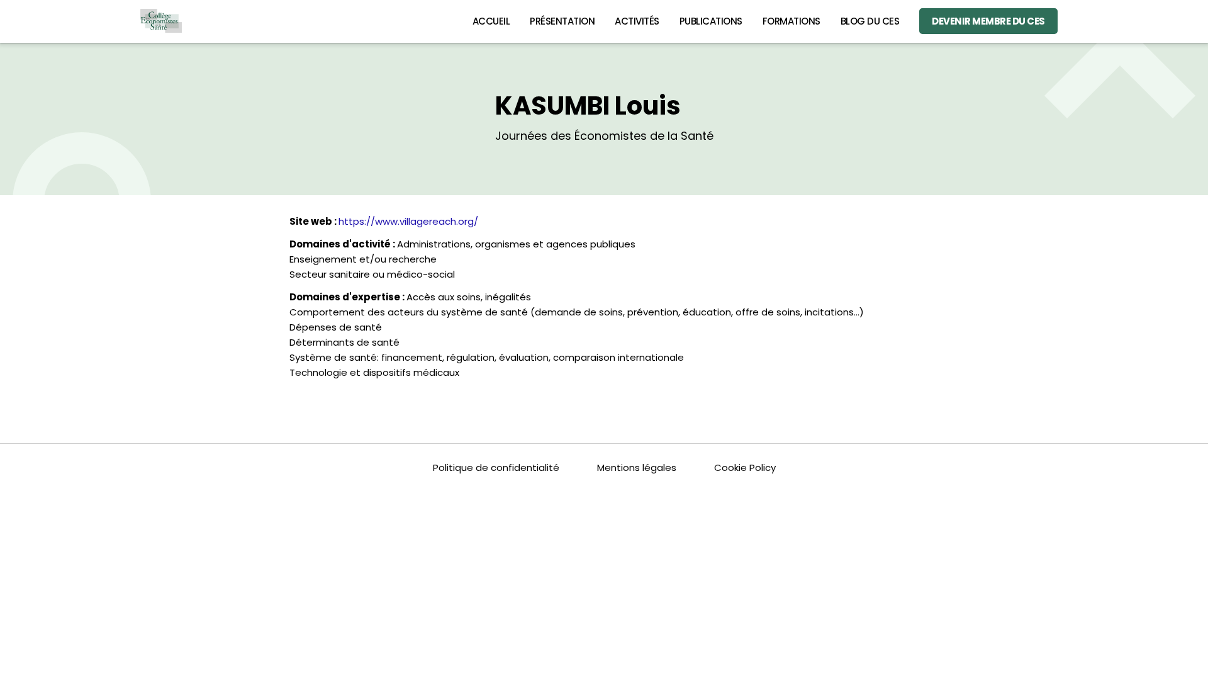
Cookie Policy (745, 467)
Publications (711, 21)
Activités (637, 21)
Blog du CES (870, 21)
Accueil (491, 21)
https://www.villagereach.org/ (408, 221)
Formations (791, 21)
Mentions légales (636, 467)
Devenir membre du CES (988, 21)
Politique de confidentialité (496, 467)
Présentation (562, 21)
